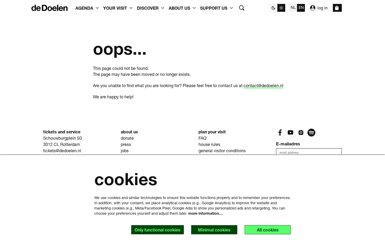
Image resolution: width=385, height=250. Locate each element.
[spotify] (311, 133)
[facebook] (280, 133)
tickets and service (61, 131)
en (301, 7)
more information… (205, 213)
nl (293, 7)
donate (127, 137)
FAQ (202, 137)
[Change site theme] (277, 8)
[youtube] (290, 133)
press (126, 144)
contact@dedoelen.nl (263, 85)
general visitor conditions (222, 150)
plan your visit (212, 131)
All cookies (268, 229)
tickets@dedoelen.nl (62, 150)
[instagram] (301, 133)
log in (322, 7)
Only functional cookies (157, 229)
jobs (125, 150)
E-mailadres (288, 143)
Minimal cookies (214, 229)
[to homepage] (49, 8)
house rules (209, 144)
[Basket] (337, 8)
